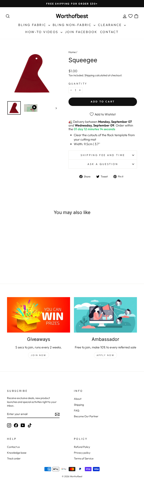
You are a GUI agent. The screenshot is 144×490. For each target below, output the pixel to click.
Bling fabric (32, 25)
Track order (14, 458)
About (77, 398)
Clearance (110, 25)
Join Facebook (81, 32)
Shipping (89, 75)
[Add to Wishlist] (32, 228)
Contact (109, 32)
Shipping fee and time (103, 155)
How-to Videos (42, 32)
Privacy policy (82, 452)
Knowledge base (16, 452)
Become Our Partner (86, 416)
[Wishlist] (130, 16)
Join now (38, 355)
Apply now (105, 355)
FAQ (76, 410)
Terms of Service (83, 458)
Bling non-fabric (73, 25)
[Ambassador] (105, 315)
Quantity (77, 83)
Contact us (13, 447)
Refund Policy (82, 447)
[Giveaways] (38, 315)
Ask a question (102, 164)
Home (72, 52)
